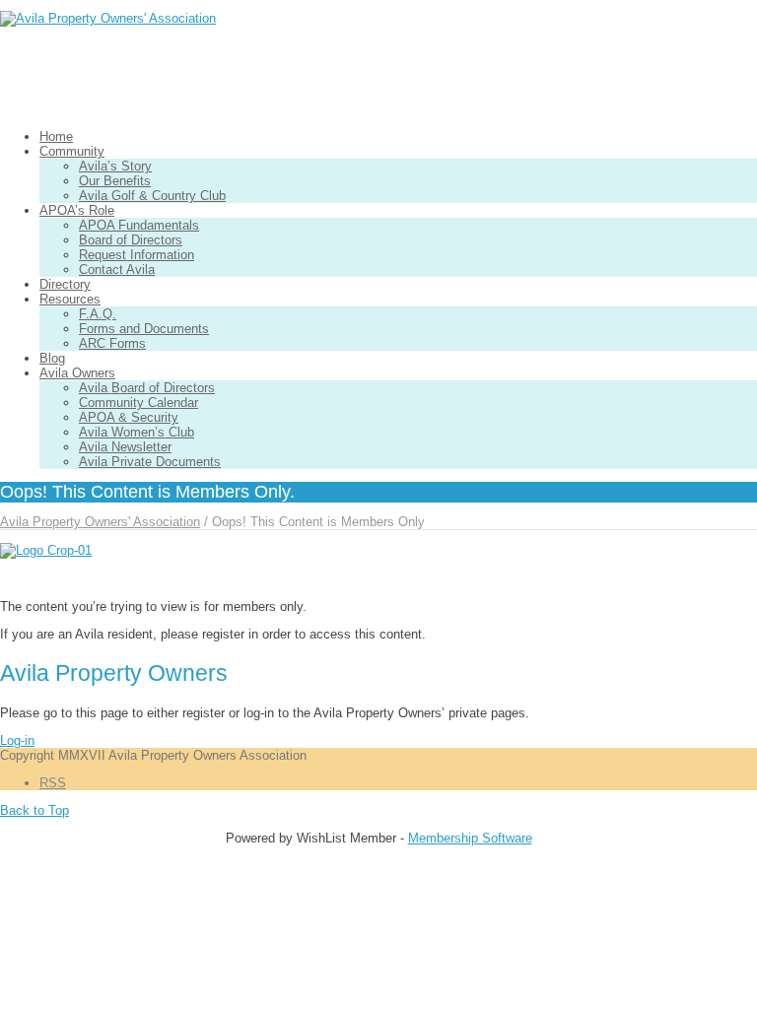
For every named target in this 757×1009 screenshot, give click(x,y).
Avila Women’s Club (136, 432)
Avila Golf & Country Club (152, 195)
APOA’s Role (76, 210)
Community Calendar (138, 402)
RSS (52, 782)
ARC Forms (112, 343)
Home (56, 136)
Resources (70, 299)
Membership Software (470, 838)
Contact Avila (117, 269)
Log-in (17, 740)
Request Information (136, 254)
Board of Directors (130, 240)
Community (71, 151)
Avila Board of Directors (147, 387)
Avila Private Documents (150, 461)
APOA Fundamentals (139, 225)
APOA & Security (128, 417)
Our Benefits (115, 180)
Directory (65, 284)
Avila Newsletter (125, 446)
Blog (52, 358)
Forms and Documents (144, 328)
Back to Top (34, 810)
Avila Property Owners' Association (100, 521)
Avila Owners (77, 373)
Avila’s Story (115, 166)
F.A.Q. (97, 313)
